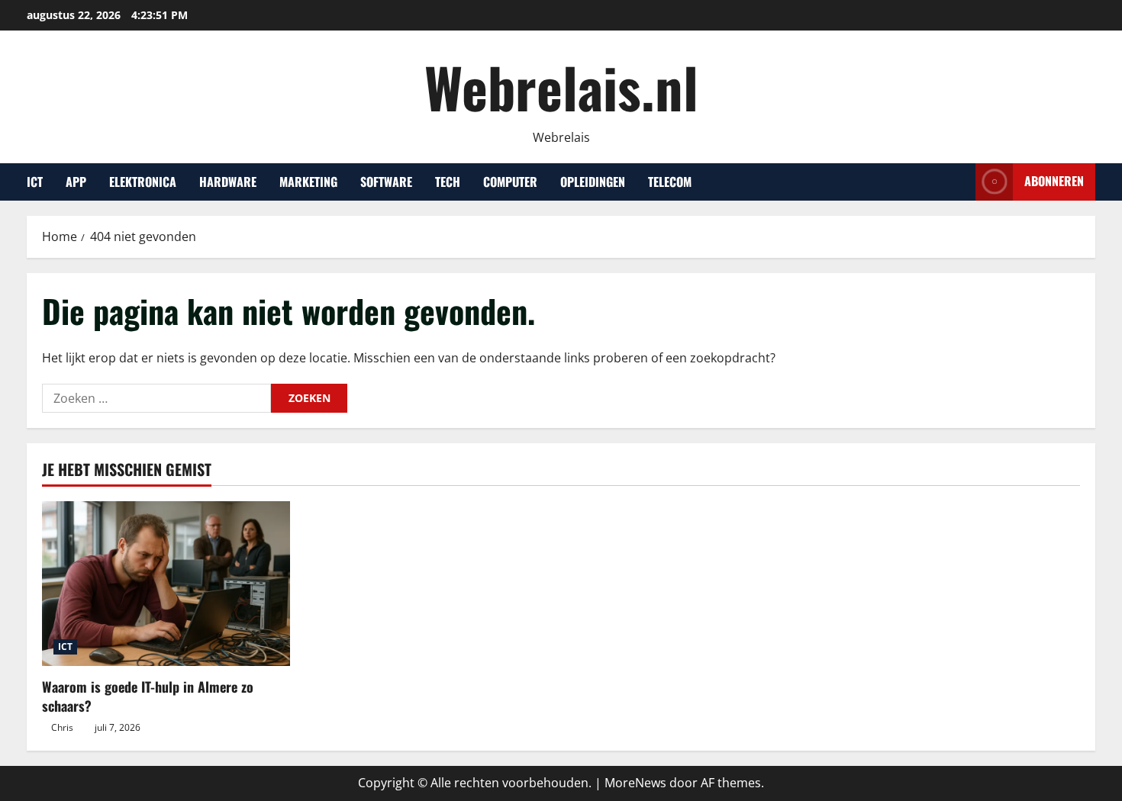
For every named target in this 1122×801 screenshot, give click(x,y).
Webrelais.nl (561, 86)
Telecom (670, 181)
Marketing (308, 181)
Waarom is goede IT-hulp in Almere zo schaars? (147, 696)
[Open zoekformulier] (959, 182)
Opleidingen (592, 181)
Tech (447, 181)
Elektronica (142, 181)
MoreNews (635, 782)
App (76, 181)
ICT (35, 181)
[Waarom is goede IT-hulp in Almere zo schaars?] (166, 584)
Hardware (227, 181)
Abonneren (1054, 181)
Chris (62, 727)
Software (386, 181)
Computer (510, 181)
